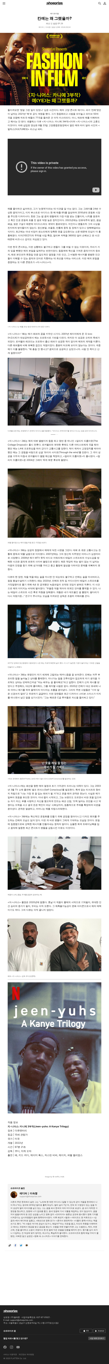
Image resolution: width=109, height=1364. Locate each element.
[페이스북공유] (15, 1245)
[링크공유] (10, 1245)
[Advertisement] (54, 1278)
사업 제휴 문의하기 (97, 1338)
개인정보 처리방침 (26, 1354)
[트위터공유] (21, 1245)
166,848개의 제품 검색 (99, 3)
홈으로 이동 (54, 3)
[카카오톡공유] (27, 1245)
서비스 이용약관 (10, 1354)
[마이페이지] (105, 3)
